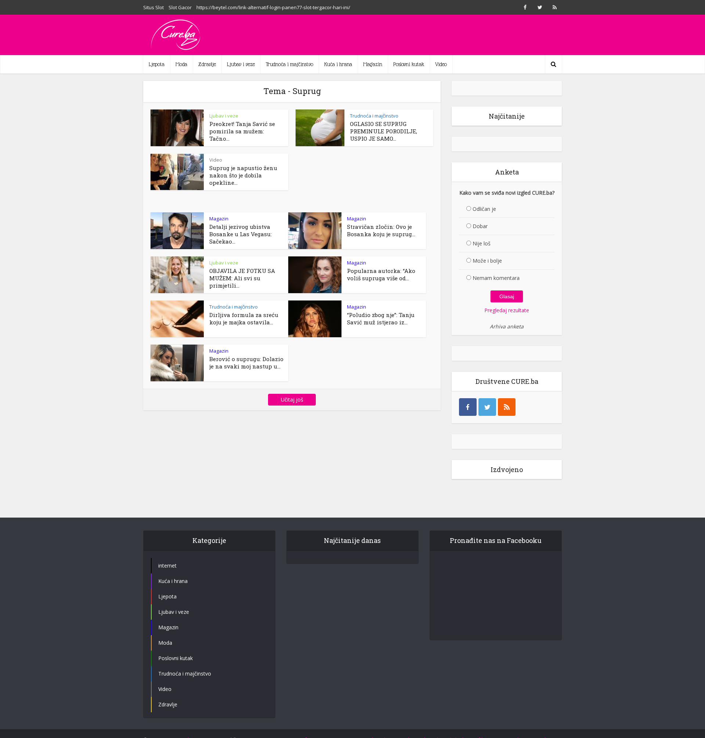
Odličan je (484, 208)
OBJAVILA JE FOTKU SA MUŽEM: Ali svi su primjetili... (242, 278)
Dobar (480, 226)
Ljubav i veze (241, 64)
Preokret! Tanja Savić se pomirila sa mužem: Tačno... (242, 131)
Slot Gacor (180, 7)
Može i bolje (487, 260)
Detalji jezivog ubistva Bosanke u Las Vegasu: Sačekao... (240, 234)
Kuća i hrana (338, 64)
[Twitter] (487, 407)
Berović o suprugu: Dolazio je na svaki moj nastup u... (246, 362)
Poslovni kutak (408, 64)
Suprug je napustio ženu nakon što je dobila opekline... (243, 175)
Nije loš (482, 243)
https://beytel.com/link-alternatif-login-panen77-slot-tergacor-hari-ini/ (273, 7)
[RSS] (507, 407)
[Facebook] (468, 407)
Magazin (372, 64)
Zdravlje (207, 64)
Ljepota (156, 64)
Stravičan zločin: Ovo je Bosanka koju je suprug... (381, 230)
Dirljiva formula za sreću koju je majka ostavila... (243, 318)
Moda (181, 64)
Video (441, 64)
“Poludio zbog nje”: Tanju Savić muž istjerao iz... (381, 318)
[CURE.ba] (176, 34)
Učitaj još (292, 399)
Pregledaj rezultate (506, 310)
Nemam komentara (496, 277)
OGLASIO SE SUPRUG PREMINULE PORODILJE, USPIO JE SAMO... (383, 131)
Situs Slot (153, 7)
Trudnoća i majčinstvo (289, 64)
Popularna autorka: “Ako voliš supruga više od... (381, 274)
